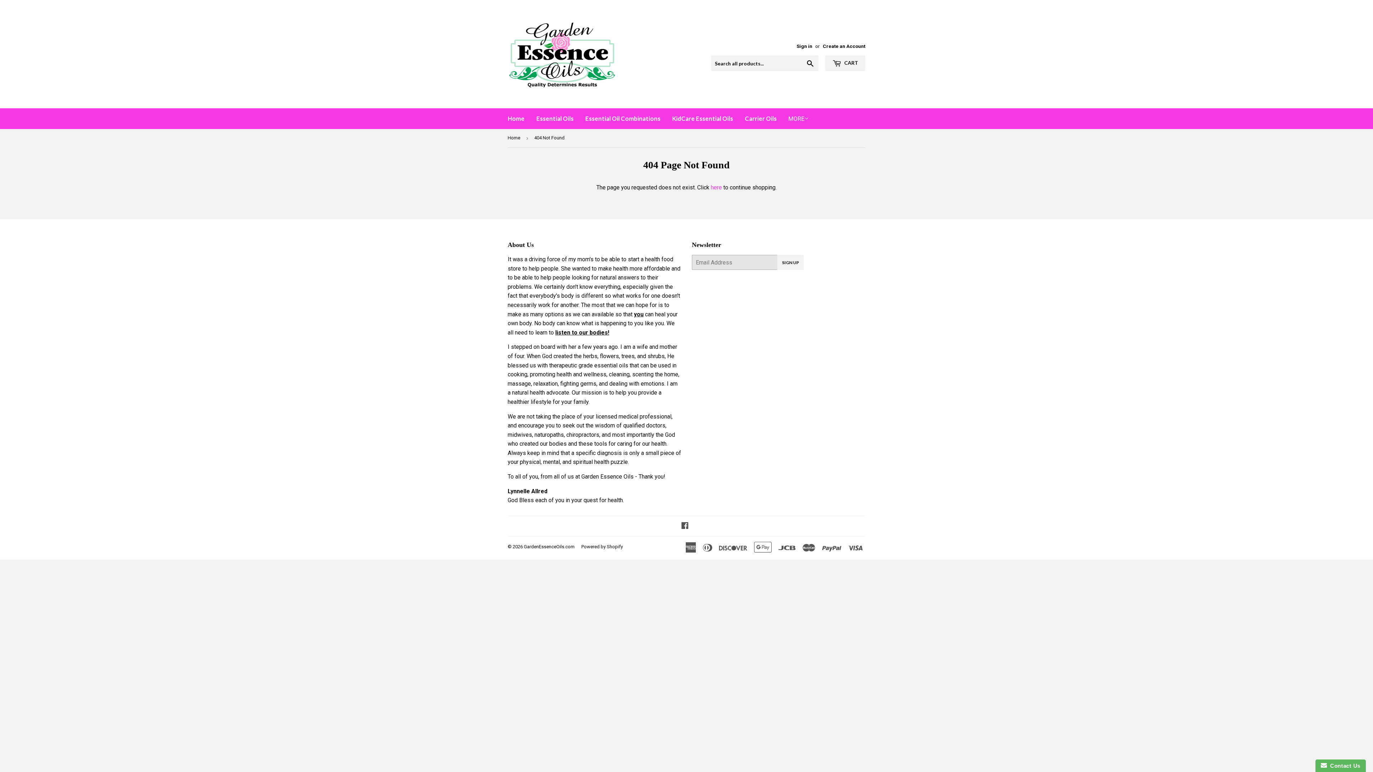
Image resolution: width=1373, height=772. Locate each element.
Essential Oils (555, 118)
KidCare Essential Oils (702, 118)
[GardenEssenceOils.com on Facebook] (685, 526)
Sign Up (790, 262)
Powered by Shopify (602, 546)
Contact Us (1343, 766)
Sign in (804, 46)
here (716, 187)
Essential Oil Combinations (622, 118)
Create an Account (844, 46)
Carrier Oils (761, 118)
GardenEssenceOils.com (549, 546)
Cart (850, 63)
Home (516, 118)
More (796, 118)
